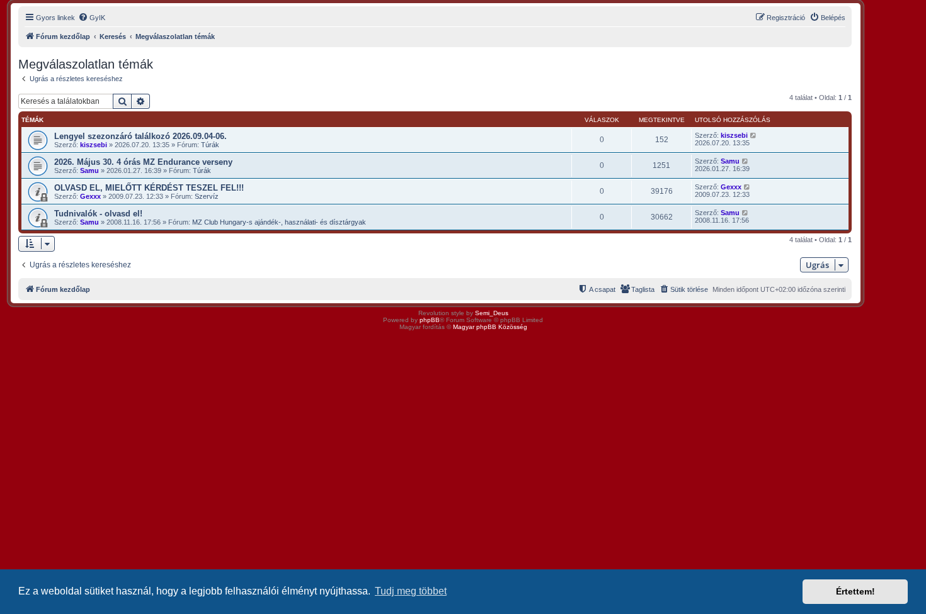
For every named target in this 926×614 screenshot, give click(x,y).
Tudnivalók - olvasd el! (98, 213)
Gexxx (90, 196)
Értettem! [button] (855, 591)
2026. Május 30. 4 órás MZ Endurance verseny (143, 162)
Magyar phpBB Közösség (490, 326)
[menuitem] (91, 17)
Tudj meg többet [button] (411, 591)
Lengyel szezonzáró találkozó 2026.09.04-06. (140, 136)
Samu (89, 170)
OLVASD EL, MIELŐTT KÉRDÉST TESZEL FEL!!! (149, 188)
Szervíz (207, 196)
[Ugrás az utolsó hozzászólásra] (754, 135)
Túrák (210, 144)
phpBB (430, 319)
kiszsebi (93, 144)
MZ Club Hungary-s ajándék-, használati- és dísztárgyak (279, 222)
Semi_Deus (491, 313)
